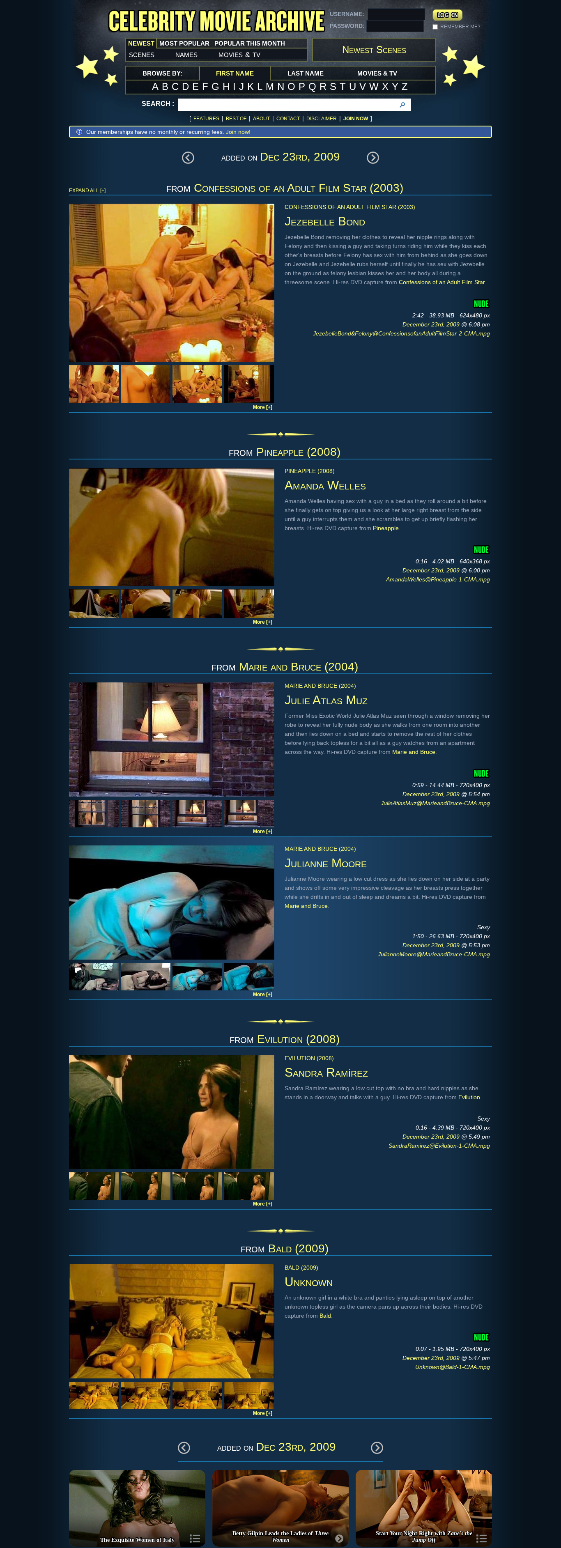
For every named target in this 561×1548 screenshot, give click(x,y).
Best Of (236, 119)
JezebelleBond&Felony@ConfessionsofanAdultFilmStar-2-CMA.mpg (401, 333)
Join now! (238, 132)
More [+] (262, 407)
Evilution (469, 1097)
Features (206, 119)
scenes (141, 54)
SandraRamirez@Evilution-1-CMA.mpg (439, 1145)
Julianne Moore (326, 863)
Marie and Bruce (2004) (298, 666)
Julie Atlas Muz (326, 700)
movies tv (239, 54)
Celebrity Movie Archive (216, 21)
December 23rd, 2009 (431, 324)
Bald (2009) (298, 1248)
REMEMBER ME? (460, 27)
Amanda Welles (325, 485)
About (261, 119)
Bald (325, 1315)
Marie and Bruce (413, 752)
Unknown (309, 1281)
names (186, 54)
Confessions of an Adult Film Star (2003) (298, 187)
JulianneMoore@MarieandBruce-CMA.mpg (434, 954)
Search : (158, 103)
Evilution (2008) (298, 1039)
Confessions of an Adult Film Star (442, 282)
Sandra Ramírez (326, 1072)
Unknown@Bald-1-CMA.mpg (452, 1367)
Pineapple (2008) (298, 452)
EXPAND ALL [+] (87, 190)
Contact (288, 119)
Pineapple (386, 528)
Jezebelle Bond (325, 221)
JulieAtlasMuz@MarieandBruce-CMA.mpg (435, 803)
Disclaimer (321, 119)
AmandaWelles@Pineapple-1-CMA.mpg (438, 579)
